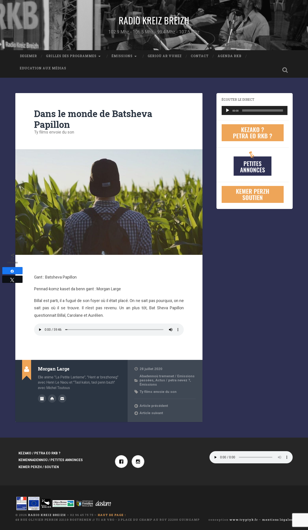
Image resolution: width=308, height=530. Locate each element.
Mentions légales (277, 519)
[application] (254, 110)
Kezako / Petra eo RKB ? (39, 453)
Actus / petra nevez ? (172, 380)
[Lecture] (227, 110)
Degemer (28, 56)
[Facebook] (122, 461)
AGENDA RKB (229, 56)
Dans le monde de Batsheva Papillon (93, 119)
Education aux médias (43, 68)
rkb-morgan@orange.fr (62, 398)
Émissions (122, 56)
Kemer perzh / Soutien (38, 467)
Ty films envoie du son (54, 132)
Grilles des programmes (71, 56)
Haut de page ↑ (112, 515)
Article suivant (151, 413)
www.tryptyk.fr (243, 519)
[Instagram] (139, 461)
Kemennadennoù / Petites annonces (50, 460)
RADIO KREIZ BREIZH (154, 20)
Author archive (42, 398)
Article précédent (154, 406)
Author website (52, 398)
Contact (200, 56)
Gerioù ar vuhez (165, 56)
